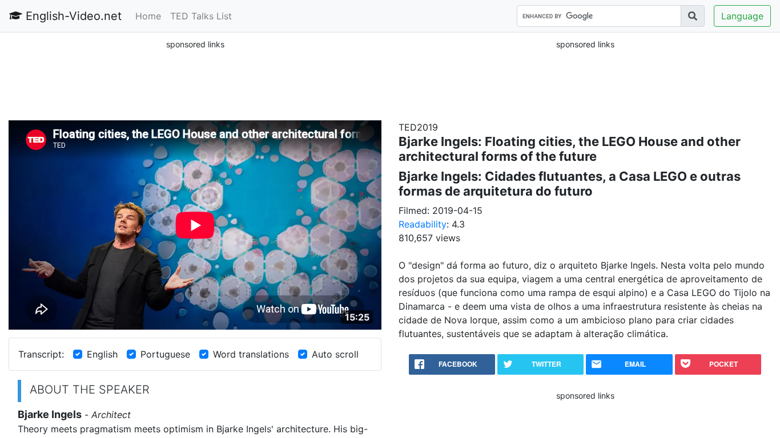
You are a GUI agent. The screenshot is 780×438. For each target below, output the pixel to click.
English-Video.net (72, 16)
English (102, 354)
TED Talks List (201, 16)
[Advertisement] (195, 79)
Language (742, 16)
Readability (423, 224)
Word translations (251, 354)
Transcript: (41, 354)
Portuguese (165, 354)
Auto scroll (335, 354)
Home (148, 16)
